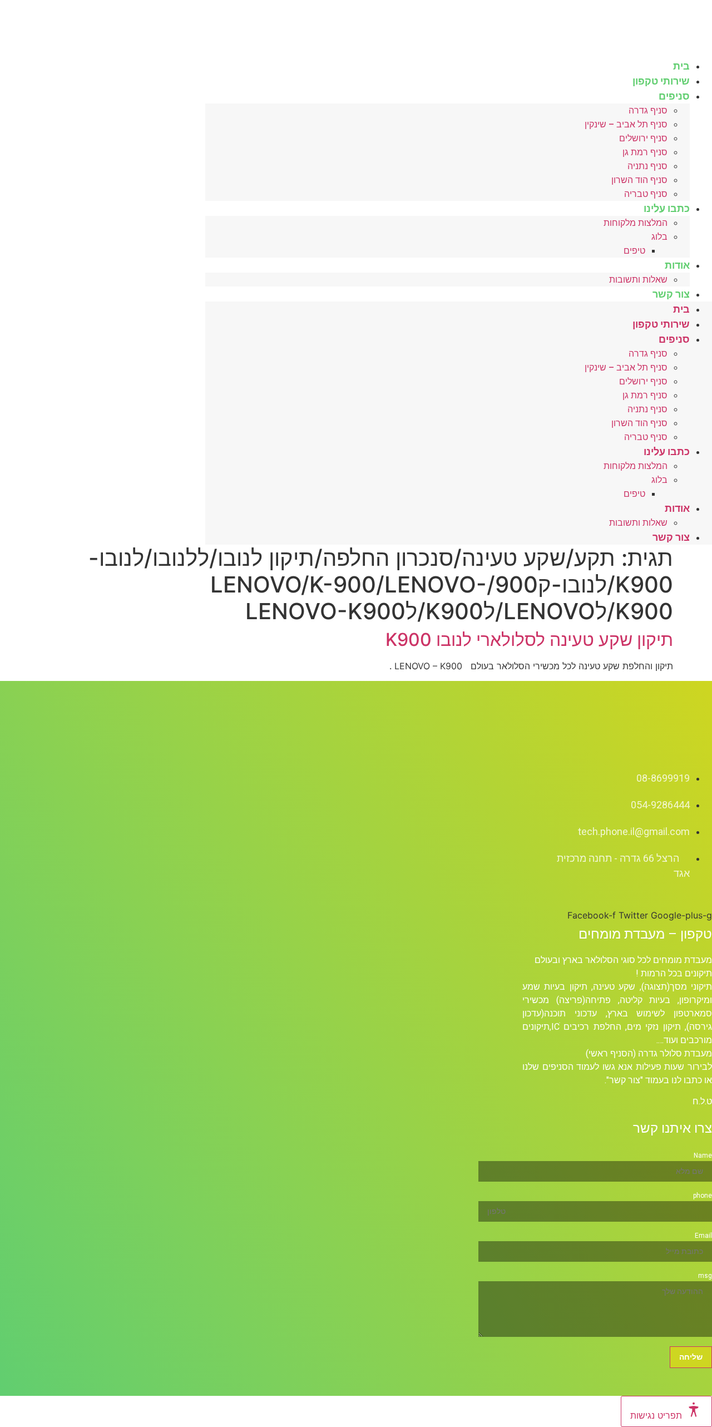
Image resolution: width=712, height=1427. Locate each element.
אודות (677, 265)
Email (703, 1235)
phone (702, 1195)
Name (703, 1155)
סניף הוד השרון (639, 180)
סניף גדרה (648, 110)
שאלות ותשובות (638, 279)
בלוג (659, 236)
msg (705, 1275)
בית (681, 309)
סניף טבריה (646, 437)
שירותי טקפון (661, 324)
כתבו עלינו (667, 208)
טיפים (634, 250)
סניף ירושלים (643, 138)
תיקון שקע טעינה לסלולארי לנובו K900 (529, 639)
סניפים (674, 96)
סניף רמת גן (645, 152)
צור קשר (671, 294)
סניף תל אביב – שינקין (626, 124)
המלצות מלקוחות (636, 223)
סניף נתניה (647, 166)
